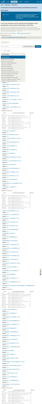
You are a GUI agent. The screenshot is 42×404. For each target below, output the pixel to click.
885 (3, 339)
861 (3, 229)
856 (3, 210)
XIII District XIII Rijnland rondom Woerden (10, 81)
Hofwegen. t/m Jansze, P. (9, 233)
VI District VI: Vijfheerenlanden (8, 68)
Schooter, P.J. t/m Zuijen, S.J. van (11, 172)
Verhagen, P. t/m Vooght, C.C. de (11, 278)
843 (3, 142)
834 (3, 88)
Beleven (20, 1)
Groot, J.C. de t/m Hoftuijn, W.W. (11, 229)
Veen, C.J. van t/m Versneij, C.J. (11, 376)
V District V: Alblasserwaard (7, 66)
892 (3, 365)
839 (3, 107)
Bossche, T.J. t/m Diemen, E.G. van (11, 218)
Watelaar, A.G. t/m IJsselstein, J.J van (12, 107)
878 (3, 313)
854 (3, 183)
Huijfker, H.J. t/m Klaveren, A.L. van (12, 335)
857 (3, 214)
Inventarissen (14, 4)
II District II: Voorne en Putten (8, 61)
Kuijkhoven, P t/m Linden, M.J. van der (12, 157)
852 (3, 175)
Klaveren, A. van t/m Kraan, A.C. (11, 339)
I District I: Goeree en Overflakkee (8, 59)
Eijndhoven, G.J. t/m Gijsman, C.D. (11, 324)
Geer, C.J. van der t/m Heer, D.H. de (11, 142)
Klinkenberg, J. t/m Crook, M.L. (11, 240)
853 (3, 179)
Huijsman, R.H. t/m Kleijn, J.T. (10, 149)
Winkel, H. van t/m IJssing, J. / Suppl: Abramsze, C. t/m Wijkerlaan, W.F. (19, 285)
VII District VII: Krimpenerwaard (8, 70)
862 (3, 233)
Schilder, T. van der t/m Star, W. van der (12, 365)
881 (3, 324)
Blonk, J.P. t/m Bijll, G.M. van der (11, 134)
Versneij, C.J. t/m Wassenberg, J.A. (11, 380)
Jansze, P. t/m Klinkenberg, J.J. (11, 237)
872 (3, 270)
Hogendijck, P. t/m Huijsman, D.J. (11, 332)
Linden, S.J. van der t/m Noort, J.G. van (12, 160)
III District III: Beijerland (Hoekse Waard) (9, 63)
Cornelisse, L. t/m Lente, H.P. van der (12, 84)
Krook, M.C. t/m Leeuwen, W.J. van (11, 244)
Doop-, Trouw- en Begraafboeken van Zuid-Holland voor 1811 (14, 37)
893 (3, 369)
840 (3, 131)
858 (3, 218)
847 (3, 157)
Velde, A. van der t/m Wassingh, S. (11, 103)
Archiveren (27, 1)
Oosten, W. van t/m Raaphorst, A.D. (11, 255)
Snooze (40, 13)
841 (3, 134)
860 (3, 225)
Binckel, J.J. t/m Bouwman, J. (10, 313)
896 (3, 380)
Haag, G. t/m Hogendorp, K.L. (10, 328)
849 (3, 164)
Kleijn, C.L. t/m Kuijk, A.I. (9, 153)
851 (3, 172)
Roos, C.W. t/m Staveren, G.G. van (11, 95)
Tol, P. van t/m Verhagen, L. (10, 274)
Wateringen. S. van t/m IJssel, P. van (12, 384)
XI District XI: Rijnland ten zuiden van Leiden (10, 77)
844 (3, 145)
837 (3, 99)
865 (3, 244)
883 (3, 332)
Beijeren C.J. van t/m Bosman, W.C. (11, 214)
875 (3, 281)
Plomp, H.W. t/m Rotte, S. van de (11, 358)
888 (3, 350)
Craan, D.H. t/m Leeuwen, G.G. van (11, 343)
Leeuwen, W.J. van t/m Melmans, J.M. (12, 248)
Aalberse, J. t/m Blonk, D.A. (10, 131)
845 (3, 149)
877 (3, 309)
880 (3, 320)
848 (3, 160)
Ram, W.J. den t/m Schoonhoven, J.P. (12, 168)
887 (3, 346)
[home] (3, 2)
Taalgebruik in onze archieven (24, 33)
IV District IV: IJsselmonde (7, 64)
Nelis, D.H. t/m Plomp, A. (9, 354)
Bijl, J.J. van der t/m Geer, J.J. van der (12, 138)
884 (3, 335)
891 (3, 361)
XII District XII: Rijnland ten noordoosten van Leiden (11, 79)
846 (3, 153)
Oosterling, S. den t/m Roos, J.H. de (12, 92)
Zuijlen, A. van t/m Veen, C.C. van (11, 175)
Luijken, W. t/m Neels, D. (9, 350)
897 (3, 384)
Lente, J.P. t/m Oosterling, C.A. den (11, 88)
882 (3, 328)
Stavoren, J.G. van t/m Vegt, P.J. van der (13, 99)
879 (3, 317)
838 (3, 103)
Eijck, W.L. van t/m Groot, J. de (11, 225)
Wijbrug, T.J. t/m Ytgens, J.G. (10, 187)
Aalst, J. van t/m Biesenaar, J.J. (11, 309)
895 (3, 376)
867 (3, 252)
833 (3, 84)
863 (3, 237)
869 (3, 259)
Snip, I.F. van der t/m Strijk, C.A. (11, 267)
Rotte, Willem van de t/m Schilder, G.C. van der (14, 361)
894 (3, 373)
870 (3, 263)
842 (3, 138)
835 (3, 92)
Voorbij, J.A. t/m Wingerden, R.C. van (12, 281)
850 (3, 168)
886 (3, 343)
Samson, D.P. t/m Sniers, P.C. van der (12, 263)
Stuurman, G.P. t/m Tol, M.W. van (11, 270)
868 (3, 255)
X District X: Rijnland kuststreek (8, 75)
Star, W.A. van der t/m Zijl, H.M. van (11, 369)
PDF (12, 33)
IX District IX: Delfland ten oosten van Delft (10, 73)
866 (3, 248)
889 (3, 354)
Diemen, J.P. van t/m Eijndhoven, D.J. (12, 320)
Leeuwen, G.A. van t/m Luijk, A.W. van (12, 346)
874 (3, 278)
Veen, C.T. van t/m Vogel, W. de (10, 179)
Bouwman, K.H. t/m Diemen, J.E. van (12, 317)
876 (3, 285)
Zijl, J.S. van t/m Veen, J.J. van (10, 373)
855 (3, 187)
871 (3, 267)
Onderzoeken (14, 1)
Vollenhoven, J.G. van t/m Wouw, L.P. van (13, 183)
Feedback (40, 271)
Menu (38, 1)
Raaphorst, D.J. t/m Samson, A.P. (11, 259)
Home (8, 1)
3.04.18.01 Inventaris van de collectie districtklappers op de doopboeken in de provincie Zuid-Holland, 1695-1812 (19, 9)
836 (3, 95)
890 (3, 358)
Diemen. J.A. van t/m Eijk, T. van (11, 222)
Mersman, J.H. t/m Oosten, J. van (11, 252)
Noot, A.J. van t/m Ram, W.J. (10, 164)
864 (3, 240)
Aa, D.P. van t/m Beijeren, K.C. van (11, 210)
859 (3, 222)
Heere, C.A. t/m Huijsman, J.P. (10, 145)
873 (3, 274)
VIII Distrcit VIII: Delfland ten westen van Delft (11, 72)
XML (14, 33)
